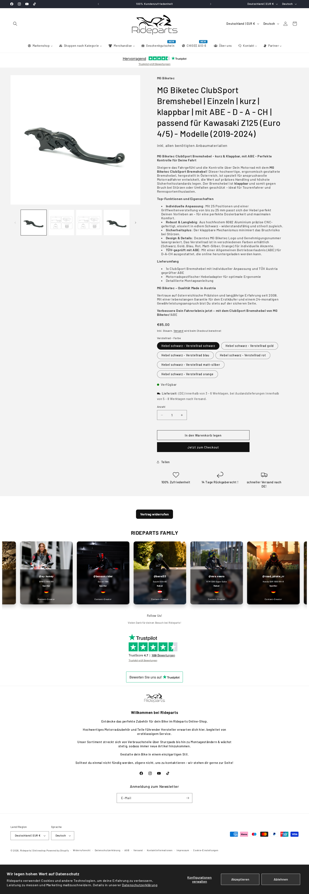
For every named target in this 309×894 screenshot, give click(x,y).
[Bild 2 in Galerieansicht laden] (61, 222)
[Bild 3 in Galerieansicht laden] (89, 222)
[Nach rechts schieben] (135, 222)
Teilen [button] (165, 462)
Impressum (183, 850)
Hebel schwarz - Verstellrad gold (250, 346)
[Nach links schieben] (15, 222)
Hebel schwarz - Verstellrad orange (187, 374)
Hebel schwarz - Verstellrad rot (243, 355)
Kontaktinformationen (160, 850)
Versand (179, 330)
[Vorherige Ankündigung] (98, 4)
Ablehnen (281, 879)
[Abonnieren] (187, 798)
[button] (15, 23)
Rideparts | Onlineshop (33, 850)
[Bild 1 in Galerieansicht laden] (33, 222)
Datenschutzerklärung (139, 885)
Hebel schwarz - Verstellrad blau (185, 355)
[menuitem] (40, 45)
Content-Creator (36, 599)
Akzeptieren (240, 879)
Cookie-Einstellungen (205, 850)
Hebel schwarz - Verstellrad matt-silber (190, 364)
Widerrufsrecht (82, 850)
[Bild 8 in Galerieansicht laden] (116, 222)
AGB (126, 850)
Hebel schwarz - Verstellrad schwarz (188, 346)
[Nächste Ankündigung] (210, 4)
